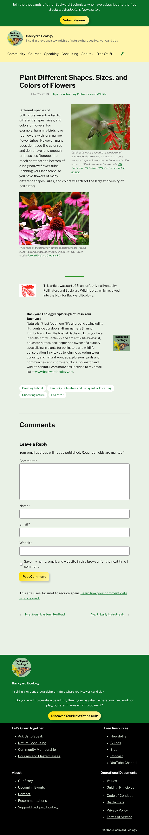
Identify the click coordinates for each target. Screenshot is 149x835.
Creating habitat (32, 388)
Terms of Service (119, 817)
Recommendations (32, 801)
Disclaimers (115, 802)
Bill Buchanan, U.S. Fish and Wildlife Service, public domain (98, 168)
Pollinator (57, 395)
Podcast (116, 756)
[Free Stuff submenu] (114, 54)
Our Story (25, 781)
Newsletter (119, 736)
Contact (24, 794)
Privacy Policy (117, 810)
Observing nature (33, 395)
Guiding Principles (120, 787)
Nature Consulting (32, 743)
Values (112, 781)
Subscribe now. (74, 20)
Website (25, 543)
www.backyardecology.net (54, 372)
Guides (115, 743)
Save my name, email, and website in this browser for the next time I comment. (76, 564)
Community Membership (37, 749)
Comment (28, 461)
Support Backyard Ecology (38, 807)
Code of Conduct (120, 796)
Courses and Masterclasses (39, 756)
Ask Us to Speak (30, 736)
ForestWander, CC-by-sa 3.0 (43, 255)
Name (24, 506)
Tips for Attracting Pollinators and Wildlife (79, 94)
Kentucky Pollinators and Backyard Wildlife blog (81, 388)
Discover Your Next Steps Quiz (74, 716)
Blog (113, 749)
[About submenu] (93, 54)
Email (24, 524)
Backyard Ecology (39, 36)
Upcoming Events (31, 787)
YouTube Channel (123, 763)
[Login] (123, 54)
